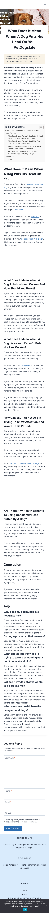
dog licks (26, 365)
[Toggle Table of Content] (40, 127)
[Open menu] (45, 4)
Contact (24, 894)
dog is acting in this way (32, 239)
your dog (35, 216)
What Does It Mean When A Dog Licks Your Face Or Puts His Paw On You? (24, 142)
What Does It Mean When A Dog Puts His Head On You (22, 131)
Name (8, 791)
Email (8, 802)
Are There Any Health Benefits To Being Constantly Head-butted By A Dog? (22, 152)
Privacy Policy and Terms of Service (24, 898)
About (24, 890)
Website (8, 813)
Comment (10, 758)
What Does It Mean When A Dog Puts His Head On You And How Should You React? (25, 137)
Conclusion (9, 156)
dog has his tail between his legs (24, 463)
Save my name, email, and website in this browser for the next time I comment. (23, 820)
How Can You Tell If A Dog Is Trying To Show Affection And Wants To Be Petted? (24, 147)
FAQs (10, 159)
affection (19, 210)
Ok (25, 909)
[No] (46, 906)
